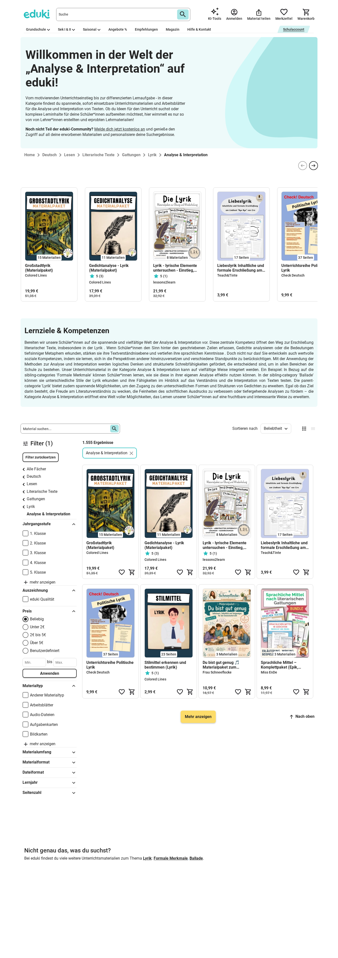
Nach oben (304, 716)
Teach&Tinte (227, 275)
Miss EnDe (269, 672)
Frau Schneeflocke (217, 672)
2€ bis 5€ (38, 634)
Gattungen (36, 499)
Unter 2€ (37, 627)
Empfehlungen (146, 29)
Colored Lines (36, 275)
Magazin (172, 29)
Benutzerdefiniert (44, 650)
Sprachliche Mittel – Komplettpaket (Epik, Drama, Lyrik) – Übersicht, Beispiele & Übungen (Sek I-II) (284, 665)
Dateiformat (33, 772)
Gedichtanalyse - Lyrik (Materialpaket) (109, 268)
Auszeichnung (35, 590)
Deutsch (34, 476)
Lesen (32, 483)
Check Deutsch (293, 275)
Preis (27, 611)
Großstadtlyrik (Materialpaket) (39, 268)
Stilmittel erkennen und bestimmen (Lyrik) (165, 665)
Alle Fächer (36, 469)
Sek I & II (64, 29)
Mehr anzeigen (198, 716)
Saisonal (90, 29)
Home (29, 154)
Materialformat (36, 762)
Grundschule (36, 29)
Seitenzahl (32, 792)
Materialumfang (37, 752)
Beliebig (37, 619)
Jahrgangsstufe (37, 524)
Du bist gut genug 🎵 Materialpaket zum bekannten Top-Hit (221, 665)
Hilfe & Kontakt (199, 29)
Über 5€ (36, 642)
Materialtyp (33, 685)
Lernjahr (30, 782)
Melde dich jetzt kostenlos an (119, 129)
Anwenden (49, 673)
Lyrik (31, 506)
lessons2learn (164, 282)
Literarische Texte (42, 491)
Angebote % (117, 29)
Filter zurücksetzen (40, 457)
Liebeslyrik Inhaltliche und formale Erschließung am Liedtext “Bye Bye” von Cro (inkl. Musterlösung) (241, 268)
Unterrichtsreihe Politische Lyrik (305, 268)
